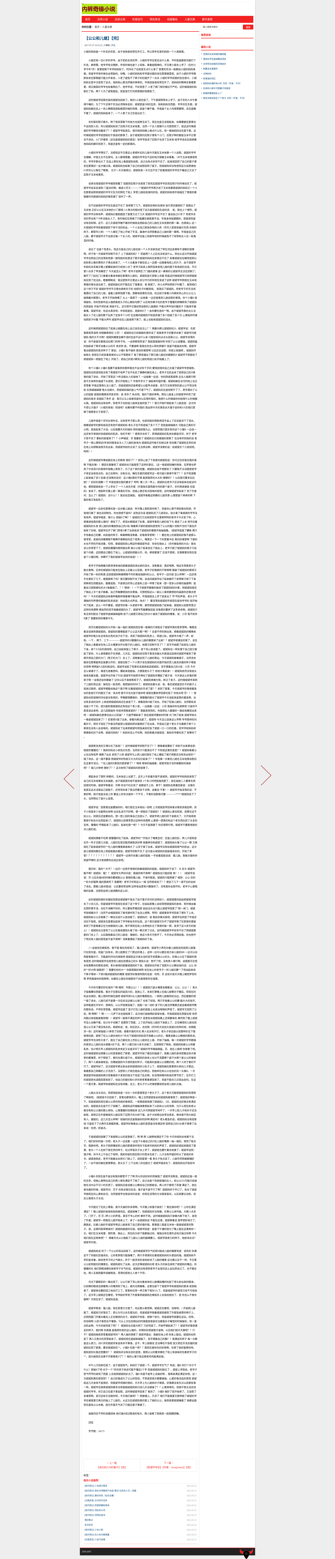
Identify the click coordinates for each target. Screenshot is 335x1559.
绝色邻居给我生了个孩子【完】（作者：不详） (224, 98)
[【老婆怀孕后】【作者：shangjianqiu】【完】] (265, 779)
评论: (113, 45)
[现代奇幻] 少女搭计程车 (95, 1486)
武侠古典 (120, 19)
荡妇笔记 (88, 1520)
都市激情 (207, 19)
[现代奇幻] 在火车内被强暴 (96, 1535)
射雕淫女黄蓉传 (210, 69)
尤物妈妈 (207, 74)
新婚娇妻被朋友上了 (212, 93)
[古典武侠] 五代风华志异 (95, 1500)
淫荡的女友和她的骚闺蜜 (214, 54)
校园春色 (172, 19)
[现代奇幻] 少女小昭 (93, 1530)
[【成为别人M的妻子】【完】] (69, 779)
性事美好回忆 (209, 78)
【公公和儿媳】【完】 (102, 38)
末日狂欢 (88, 1525)
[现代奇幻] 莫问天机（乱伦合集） (100, 1495)
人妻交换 (190, 19)
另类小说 (102, 19)
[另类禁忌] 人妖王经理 (94, 1539)
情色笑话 (155, 19)
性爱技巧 (137, 19)
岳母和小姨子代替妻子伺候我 (216, 88)
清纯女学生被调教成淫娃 (214, 59)
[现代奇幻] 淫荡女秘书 (94, 1515)
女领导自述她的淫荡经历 (214, 64)
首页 (87, 19)
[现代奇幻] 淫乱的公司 (94, 1510)
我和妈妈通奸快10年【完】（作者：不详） (222, 83)
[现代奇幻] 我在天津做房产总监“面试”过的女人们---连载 (110, 1491)
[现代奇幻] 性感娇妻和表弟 (96, 1505)
